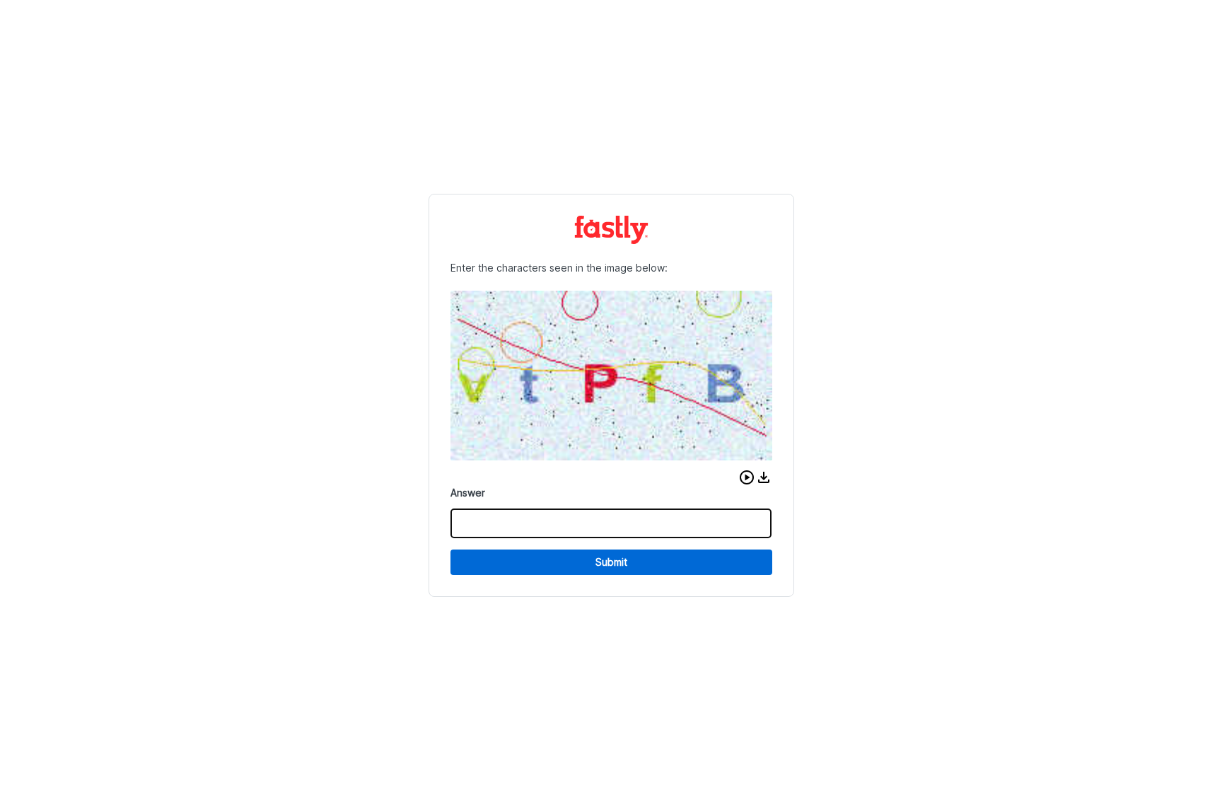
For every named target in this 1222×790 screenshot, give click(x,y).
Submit (611, 562)
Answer (467, 493)
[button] (746, 477)
